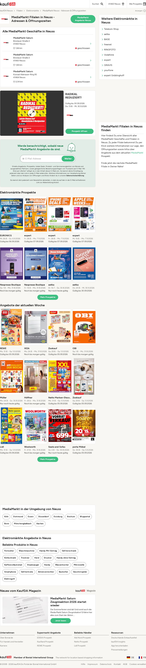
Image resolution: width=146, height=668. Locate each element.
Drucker (48, 558)
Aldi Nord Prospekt (82, 637)
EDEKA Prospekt (44, 637)
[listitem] (11, 219)
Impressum (93, 664)
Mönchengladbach (22, 523)
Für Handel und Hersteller (11, 642)
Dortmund (18, 516)
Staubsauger (33, 565)
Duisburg (58, 516)
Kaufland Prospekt (45, 642)
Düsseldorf (43, 516)
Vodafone (109, 54)
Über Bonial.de (6, 637)
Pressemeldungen (119, 650)
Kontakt (117, 664)
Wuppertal (85, 516)
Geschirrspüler (80, 572)
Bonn (6, 523)
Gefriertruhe (27, 572)
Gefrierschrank (69, 551)
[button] (48, 113)
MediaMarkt (137, 152)
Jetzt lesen (60, 620)
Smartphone (10, 572)
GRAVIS (108, 65)
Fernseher (9, 551)
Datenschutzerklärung (75, 176)
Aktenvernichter (46, 572)
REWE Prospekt (44, 646)
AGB (125, 664)
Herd (36, 558)
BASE (107, 39)
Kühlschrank (10, 558)
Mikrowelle (79, 565)
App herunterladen (119, 646)
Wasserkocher (62, 565)
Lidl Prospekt (80, 646)
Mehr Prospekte (47, 297)
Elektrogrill (9, 579)
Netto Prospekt (81, 642)
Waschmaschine (27, 551)
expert (107, 60)
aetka (107, 34)
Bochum (71, 516)
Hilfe (83, 664)
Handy (47, 565)
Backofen (63, 572)
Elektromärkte (32, 11)
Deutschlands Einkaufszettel (124, 637)
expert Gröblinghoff (114, 75)
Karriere (3, 646)
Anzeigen (139, 11)
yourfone (108, 70)
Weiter (68, 158)
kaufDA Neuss (6, 11)
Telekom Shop (111, 29)
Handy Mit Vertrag (48, 551)
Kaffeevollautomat (13, 565)
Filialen (20, 11)
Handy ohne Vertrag (66, 558)
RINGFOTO (109, 49)
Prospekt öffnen (79, 131)
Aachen (40, 523)
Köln (6, 516)
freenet (108, 44)
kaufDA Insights (118, 642)
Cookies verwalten (137, 664)
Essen (31, 516)
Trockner (25, 558)
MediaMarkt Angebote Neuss (83, 19)
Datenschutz (105, 664)
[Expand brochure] (32, 113)
